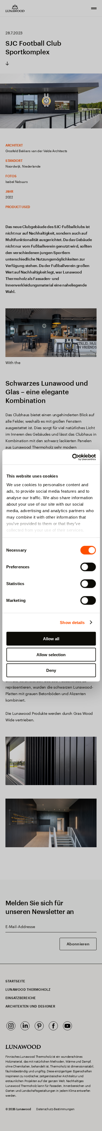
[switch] (88, 567)
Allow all (51, 638)
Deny (51, 670)
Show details (72, 622)
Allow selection (51, 654)
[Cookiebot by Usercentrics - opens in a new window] (73, 457)
